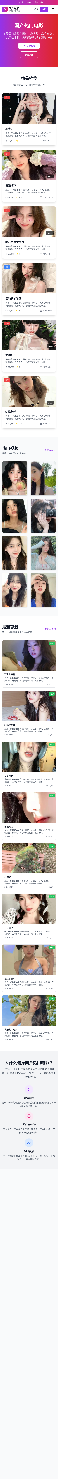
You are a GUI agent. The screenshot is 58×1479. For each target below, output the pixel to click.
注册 (44, 9)
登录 (36, 9)
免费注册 (29, 54)
